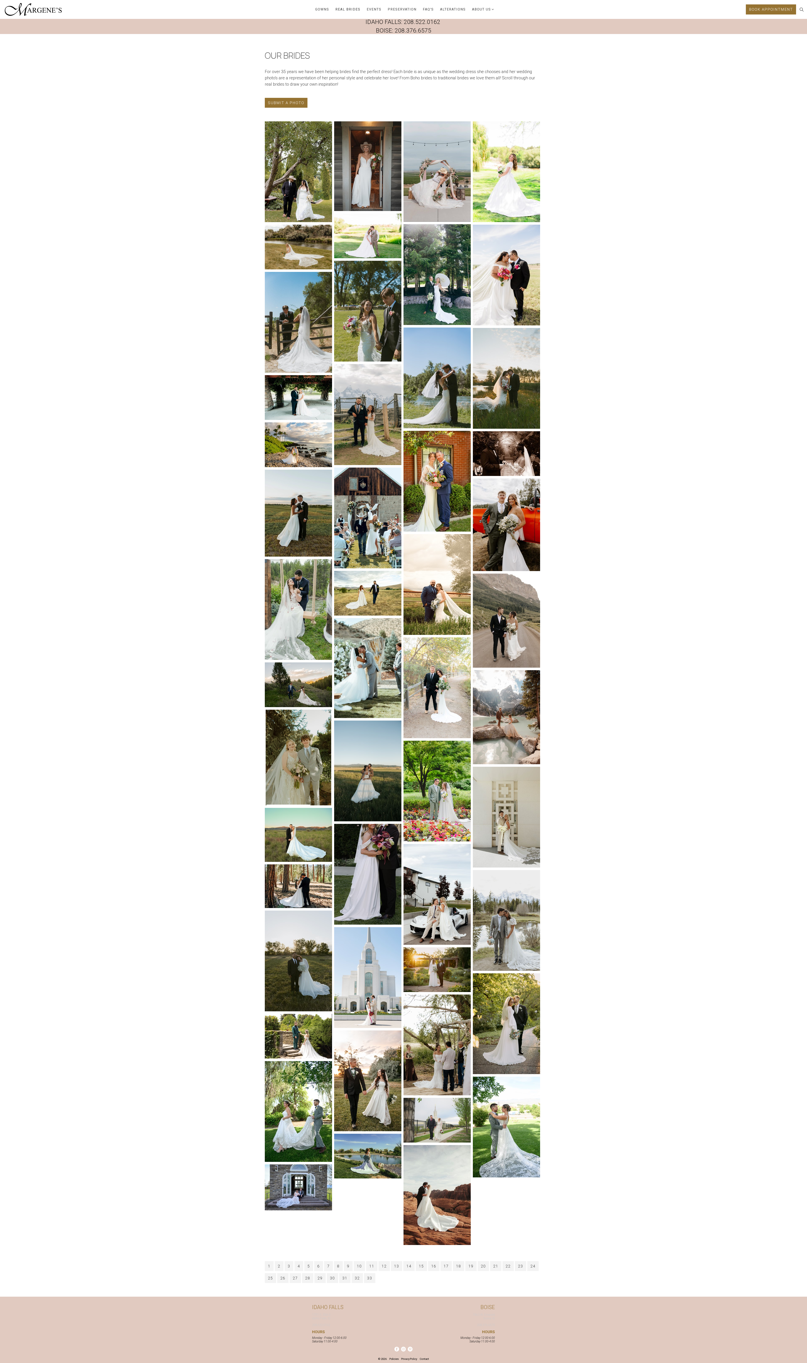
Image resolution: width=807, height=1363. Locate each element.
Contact (424, 1358)
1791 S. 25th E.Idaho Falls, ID (321, 1316)
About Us (481, 9)
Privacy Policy (409, 1358)
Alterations (453, 9)
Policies (394, 1358)
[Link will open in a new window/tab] (396, 1349)
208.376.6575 (413, 30)
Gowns (322, 9)
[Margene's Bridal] (33, 9)
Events (374, 9)
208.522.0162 (422, 21)
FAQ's (428, 9)
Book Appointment (771, 9)
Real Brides (347, 9)
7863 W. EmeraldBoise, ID (484, 1316)
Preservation (402, 9)
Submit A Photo (286, 103)
